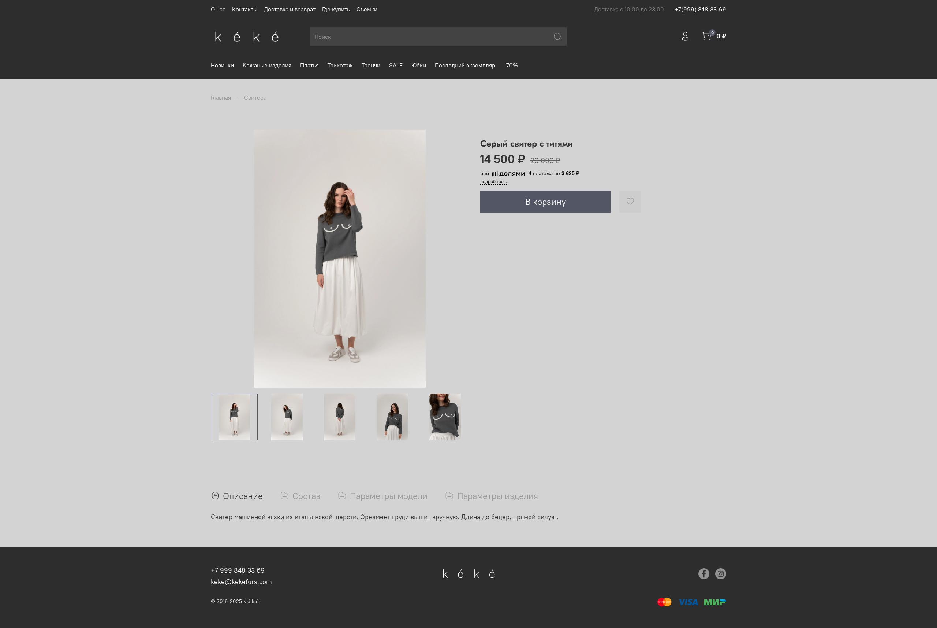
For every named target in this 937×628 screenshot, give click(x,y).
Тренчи (371, 65)
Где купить (336, 9)
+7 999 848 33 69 (238, 570)
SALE (396, 65)
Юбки (418, 65)
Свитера (255, 97)
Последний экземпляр (465, 65)
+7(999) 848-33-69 (700, 9)
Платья (309, 65)
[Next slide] (457, 258)
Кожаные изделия (267, 65)
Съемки (366, 9)
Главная (221, 97)
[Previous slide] (222, 258)
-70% (511, 65)
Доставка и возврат (290, 9)
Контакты (244, 9)
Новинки (222, 65)
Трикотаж (340, 65)
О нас (218, 9)
